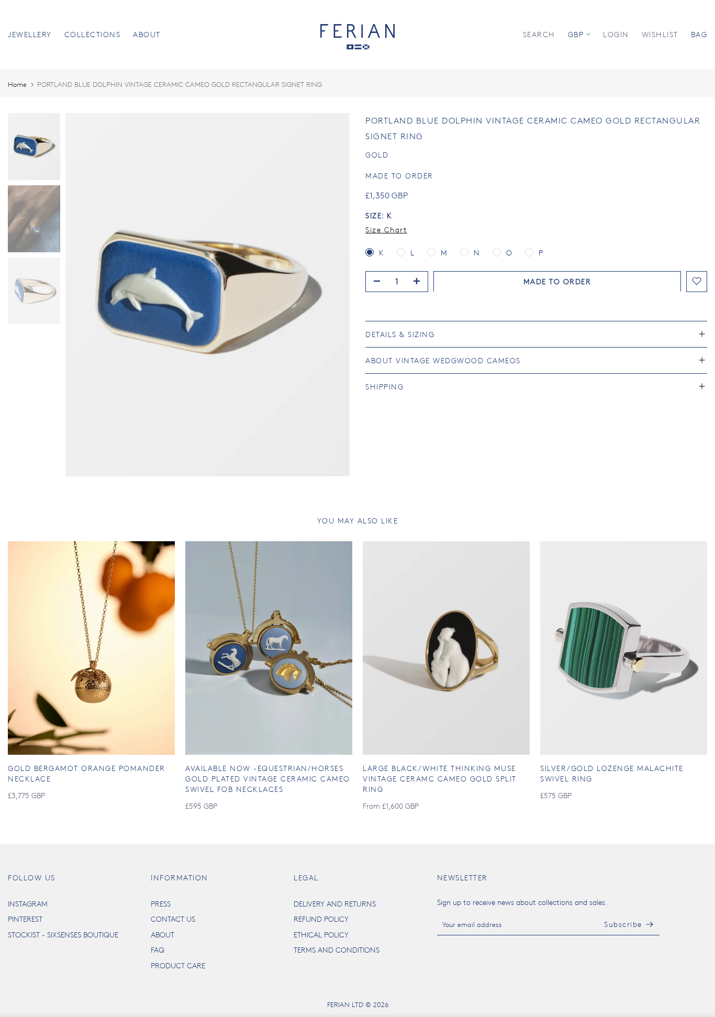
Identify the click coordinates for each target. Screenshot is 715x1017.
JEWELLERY (30, 34)
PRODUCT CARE (178, 965)
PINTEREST (25, 918)
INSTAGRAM (28, 903)
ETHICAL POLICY (321, 934)
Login (616, 34)
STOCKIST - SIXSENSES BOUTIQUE (63, 934)
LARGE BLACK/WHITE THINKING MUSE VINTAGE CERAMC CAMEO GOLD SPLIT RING (440, 779)
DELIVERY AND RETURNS (335, 903)
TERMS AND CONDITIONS (336, 949)
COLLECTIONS (92, 34)
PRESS (161, 903)
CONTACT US (173, 918)
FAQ (157, 949)
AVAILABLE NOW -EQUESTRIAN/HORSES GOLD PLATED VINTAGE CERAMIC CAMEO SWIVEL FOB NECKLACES (267, 779)
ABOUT (147, 34)
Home (17, 84)
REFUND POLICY (321, 918)
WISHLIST (660, 34)
